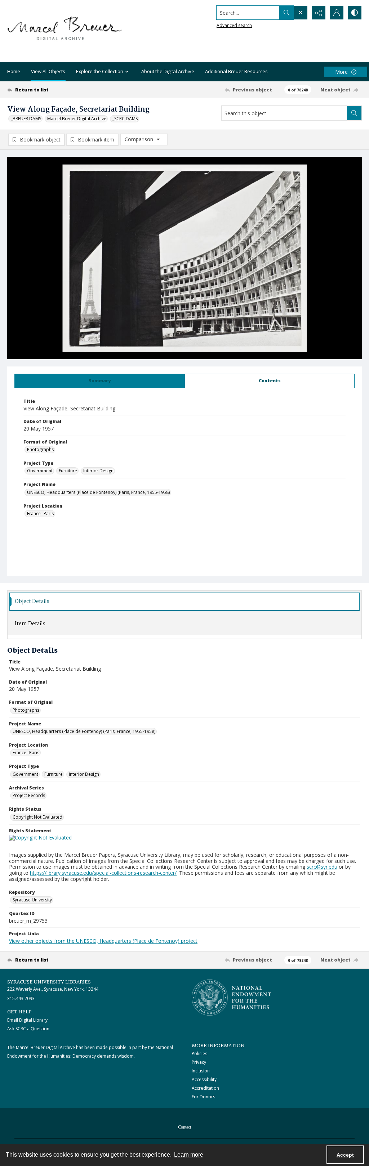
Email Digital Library (27, 1020)
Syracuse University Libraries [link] (49, 982)
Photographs (40, 449)
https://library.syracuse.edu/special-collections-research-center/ (103, 872)
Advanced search (234, 25)
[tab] (99, 381)
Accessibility (204, 1079)
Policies (199, 1053)
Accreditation (205, 1088)
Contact (184, 1127)
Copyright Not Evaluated (37, 817)
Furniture (68, 471)
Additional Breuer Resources (236, 71)
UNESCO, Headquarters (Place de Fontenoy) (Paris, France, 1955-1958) (98, 492)
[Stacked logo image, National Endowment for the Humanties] (231, 998)
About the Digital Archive (167, 71)
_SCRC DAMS (125, 119)
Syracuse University (32, 900)
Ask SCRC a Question (28, 1029)
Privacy (199, 1062)
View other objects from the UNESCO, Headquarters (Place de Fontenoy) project (103, 940)
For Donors (203, 1097)
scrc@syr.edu (322, 866)
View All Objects (48, 71)
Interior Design (98, 471)
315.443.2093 (21, 998)
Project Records (29, 795)
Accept (345, 1155)
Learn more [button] (188, 1155)
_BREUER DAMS (26, 119)
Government (40, 471)
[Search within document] (354, 113)
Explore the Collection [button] (99, 71)
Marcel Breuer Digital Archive (76, 119)
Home (13, 71)
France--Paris (40, 513)
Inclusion (201, 1071)
